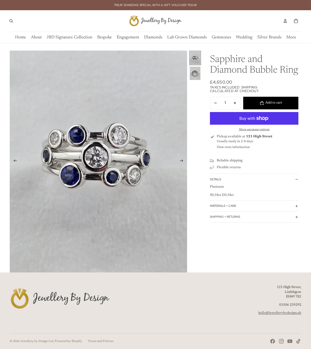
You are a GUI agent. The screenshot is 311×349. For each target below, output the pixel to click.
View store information (233, 147)
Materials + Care (223, 206)
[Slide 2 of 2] (195, 73)
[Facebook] (273, 341)
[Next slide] (183, 161)
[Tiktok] (298, 341)
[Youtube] (290, 341)
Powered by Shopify (68, 341)
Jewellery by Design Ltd (36, 341)
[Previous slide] (14, 161)
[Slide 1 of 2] (195, 58)
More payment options (254, 129)
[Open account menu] (285, 21)
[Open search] (11, 21)
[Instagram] (281, 341)
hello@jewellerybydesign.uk (279, 313)
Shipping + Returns (225, 217)
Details (215, 179)
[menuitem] (291, 37)
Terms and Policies (100, 341)
